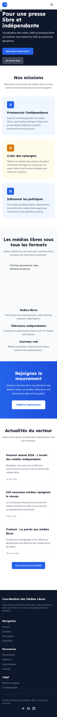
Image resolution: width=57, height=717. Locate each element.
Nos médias (8, 636)
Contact (6, 669)
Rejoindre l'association (18, 51)
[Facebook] (28, 708)
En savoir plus (13, 60)
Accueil (5, 626)
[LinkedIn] (33, 708)
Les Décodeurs (9, 664)
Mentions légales (11, 683)
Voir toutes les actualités (28, 565)
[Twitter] (23, 708)
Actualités (7, 640)
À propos (6, 631)
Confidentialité (10, 687)
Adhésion (7, 659)
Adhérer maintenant (29, 405)
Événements (8, 655)
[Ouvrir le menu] (52, 5)
